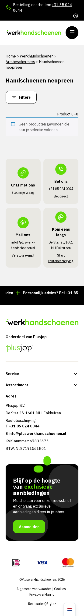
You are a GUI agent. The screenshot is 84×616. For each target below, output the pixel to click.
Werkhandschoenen (36, 56)
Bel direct (61, 196)
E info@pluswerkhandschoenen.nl (36, 433)
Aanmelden (29, 526)
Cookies (60, 589)
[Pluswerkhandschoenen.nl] (34, 32)
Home (11, 56)
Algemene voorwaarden (34, 589)
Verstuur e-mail (23, 255)
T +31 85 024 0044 (22, 426)
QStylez (50, 604)
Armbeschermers (20, 61)
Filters (25, 97)
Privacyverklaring (42, 594)
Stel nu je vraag (23, 192)
